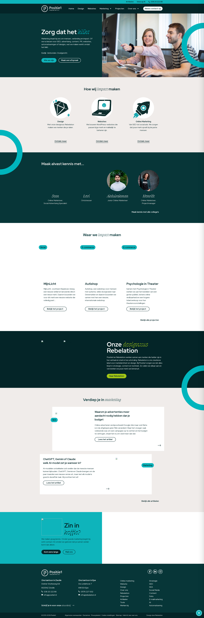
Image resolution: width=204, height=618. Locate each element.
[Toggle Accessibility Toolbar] (199, 613)
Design (81, 8)
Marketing (104, 8)
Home (71, 8)
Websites (92, 8)
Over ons (132, 8)
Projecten (119, 8)
